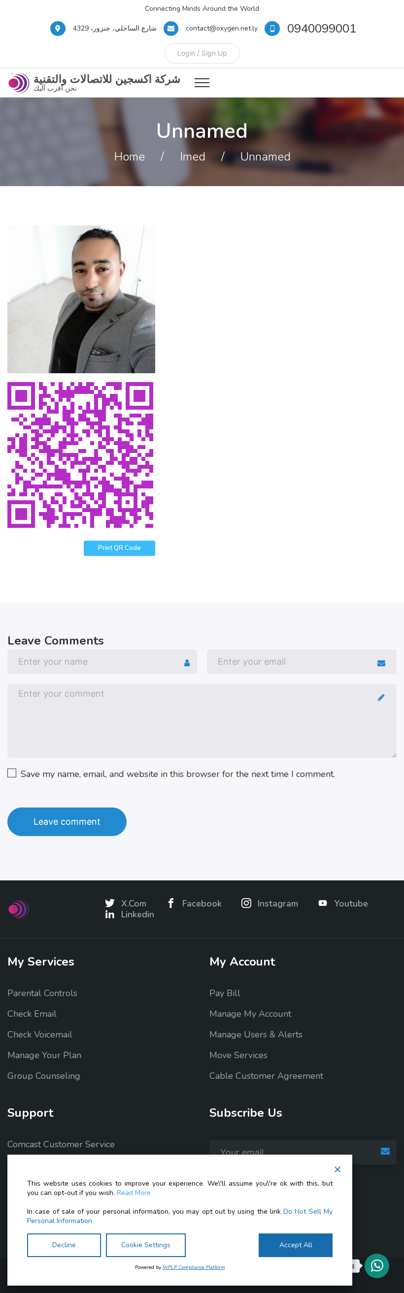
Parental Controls (42, 993)
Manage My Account (250, 1014)
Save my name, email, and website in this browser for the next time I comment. (178, 774)
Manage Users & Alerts (256, 1034)
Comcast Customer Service (61, 1144)
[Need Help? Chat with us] (377, 1266)
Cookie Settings (145, 1245)
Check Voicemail (39, 1034)
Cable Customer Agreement (266, 1076)
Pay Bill (224, 993)
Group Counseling (43, 1076)
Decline (64, 1245)
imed (192, 156)
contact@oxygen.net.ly (222, 28)
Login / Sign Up (202, 53)
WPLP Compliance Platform (194, 1267)
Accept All (295, 1245)
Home (129, 156)
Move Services (238, 1055)
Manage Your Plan (44, 1055)
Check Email (32, 1014)
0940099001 (321, 28)
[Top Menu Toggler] (202, 82)
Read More (134, 1193)
